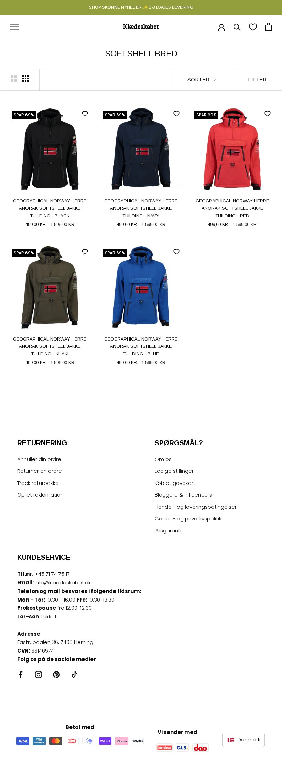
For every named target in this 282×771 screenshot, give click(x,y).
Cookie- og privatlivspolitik (188, 518)
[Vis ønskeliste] (253, 26)
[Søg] (237, 26)
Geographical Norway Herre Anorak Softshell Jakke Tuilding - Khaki (49, 346)
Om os (163, 459)
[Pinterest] (56, 674)
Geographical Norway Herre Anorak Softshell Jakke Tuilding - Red (232, 208)
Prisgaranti (168, 530)
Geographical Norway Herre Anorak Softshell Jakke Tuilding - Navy (140, 208)
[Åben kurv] (268, 27)
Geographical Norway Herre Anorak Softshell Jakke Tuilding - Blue (140, 346)
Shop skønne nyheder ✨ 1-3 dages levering (141, 7)
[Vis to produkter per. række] (14, 78)
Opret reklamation (40, 494)
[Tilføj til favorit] (84, 113)
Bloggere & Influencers (183, 494)
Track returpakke (38, 483)
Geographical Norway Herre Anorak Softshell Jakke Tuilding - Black (49, 208)
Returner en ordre (39, 471)
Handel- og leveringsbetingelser (196, 506)
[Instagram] (38, 674)
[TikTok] (74, 674)
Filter (257, 79)
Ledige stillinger (174, 471)
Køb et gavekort (175, 483)
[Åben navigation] (14, 27)
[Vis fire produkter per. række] (25, 78)
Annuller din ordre (39, 459)
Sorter (199, 79)
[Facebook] (20, 674)
